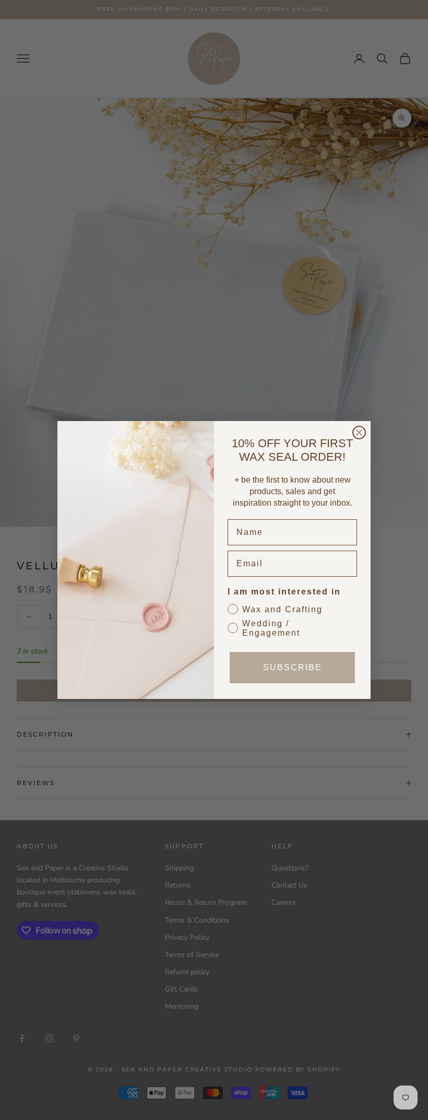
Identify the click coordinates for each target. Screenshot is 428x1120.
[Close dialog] (359, 432)
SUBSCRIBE (292, 667)
